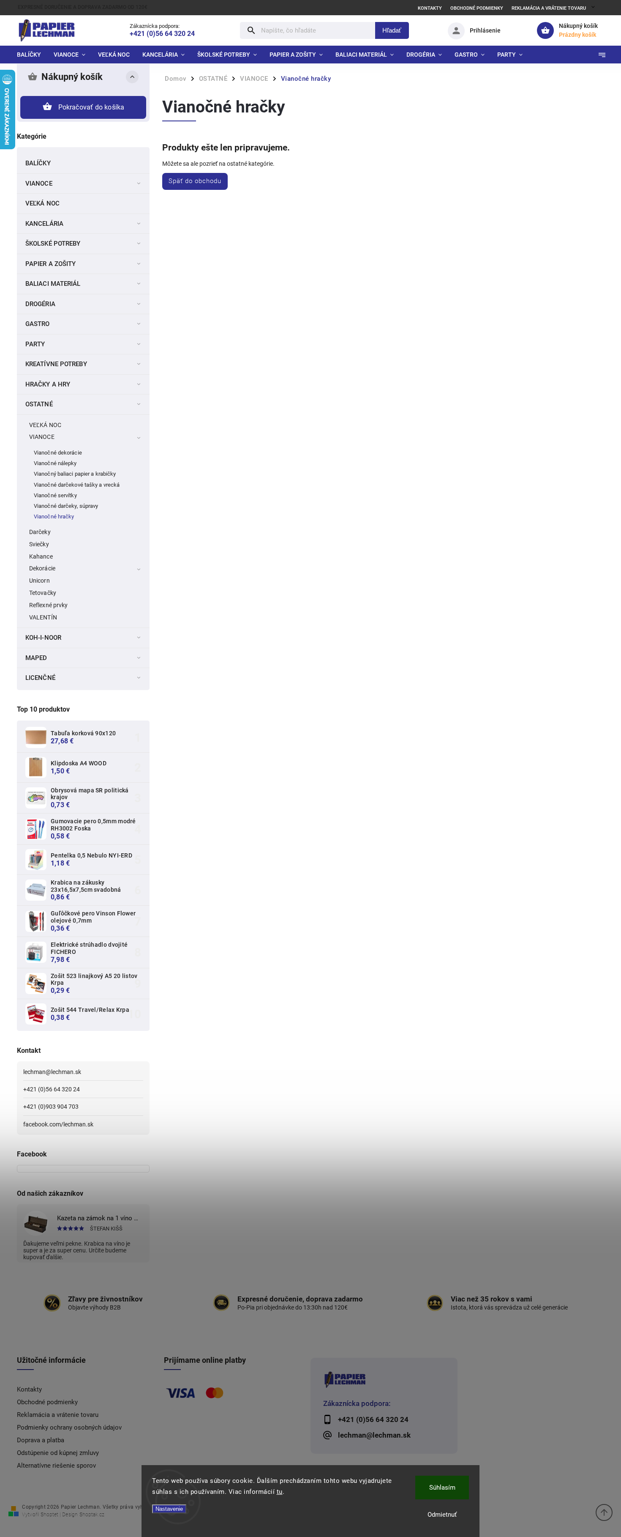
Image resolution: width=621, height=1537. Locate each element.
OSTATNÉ (39, 404)
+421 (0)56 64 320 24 (51, 1089)
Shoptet (49, 1515)
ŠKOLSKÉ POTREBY (53, 243)
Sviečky (39, 544)
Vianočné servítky (55, 495)
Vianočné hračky (54, 516)
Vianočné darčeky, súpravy (66, 506)
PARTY (35, 344)
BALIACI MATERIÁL (53, 284)
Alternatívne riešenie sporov (56, 1465)
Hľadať (391, 30)
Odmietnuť (442, 1514)
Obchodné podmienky (476, 8)
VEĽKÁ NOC (42, 203)
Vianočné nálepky (55, 463)
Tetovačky (42, 592)
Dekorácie (42, 568)
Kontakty (430, 8)
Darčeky (40, 532)
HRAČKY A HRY (47, 384)
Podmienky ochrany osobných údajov (69, 1427)
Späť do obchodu (195, 181)
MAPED (36, 658)
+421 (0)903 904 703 (51, 1106)
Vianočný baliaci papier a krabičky (75, 474)
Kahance (41, 556)
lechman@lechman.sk (52, 1072)
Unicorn (39, 580)
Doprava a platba (40, 1440)
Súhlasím (442, 1487)
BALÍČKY (38, 163)
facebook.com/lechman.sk (58, 1124)
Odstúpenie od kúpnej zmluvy (58, 1453)
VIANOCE (38, 183)
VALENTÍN (43, 617)
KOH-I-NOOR (43, 637)
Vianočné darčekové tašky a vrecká (77, 485)
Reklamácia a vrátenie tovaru (549, 8)
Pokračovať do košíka (91, 107)
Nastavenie (169, 1509)
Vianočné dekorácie (58, 452)
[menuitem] (32, 54)
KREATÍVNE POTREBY (56, 364)
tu (280, 1492)
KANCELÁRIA (44, 223)
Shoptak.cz (91, 1515)
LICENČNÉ (40, 678)
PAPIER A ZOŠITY (50, 264)
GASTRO (37, 324)
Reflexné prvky (48, 605)
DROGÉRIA (40, 304)
